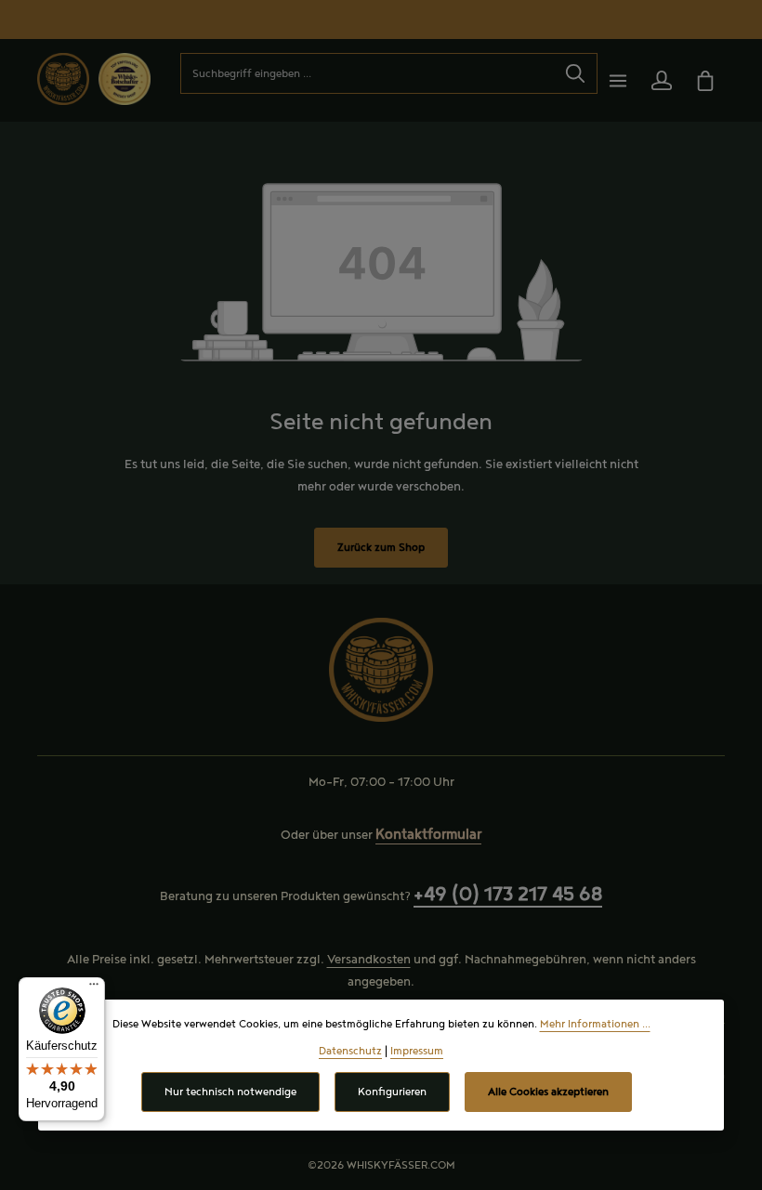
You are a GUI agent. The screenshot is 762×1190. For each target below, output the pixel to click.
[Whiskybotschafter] (125, 78)
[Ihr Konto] (661, 80)
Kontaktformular (428, 835)
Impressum (416, 1051)
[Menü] (617, 80)
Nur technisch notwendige (230, 1092)
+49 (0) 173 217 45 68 (508, 894)
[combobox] (367, 73)
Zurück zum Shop (381, 548)
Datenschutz (350, 1051)
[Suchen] (576, 73)
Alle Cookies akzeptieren (548, 1092)
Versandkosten (369, 959)
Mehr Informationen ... (595, 1024)
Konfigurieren (392, 1092)
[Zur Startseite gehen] (63, 79)
